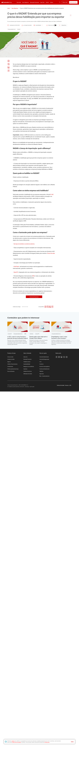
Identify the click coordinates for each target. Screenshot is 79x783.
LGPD (70, 385)
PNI (33, 276)
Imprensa (25, 369)
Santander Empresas (34, 296)
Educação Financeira (34, 2)
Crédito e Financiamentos (12, 364)
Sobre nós (25, 357)
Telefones (41, 371)
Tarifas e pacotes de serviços (12, 369)
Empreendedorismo (11, 29)
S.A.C (40, 361)
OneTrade (16, 266)
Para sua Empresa (10, 371)
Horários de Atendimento (44, 369)
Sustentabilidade (26, 364)
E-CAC (52, 194)
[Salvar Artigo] (71, 15)
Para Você (19, 2)
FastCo (47, 2)
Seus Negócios (25, 2)
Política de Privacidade (60, 385)
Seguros (9, 361)
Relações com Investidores (28, 366)
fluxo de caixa (51, 253)
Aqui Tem (42, 2)
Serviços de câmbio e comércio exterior (24, 244)
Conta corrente (10, 357)
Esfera (51, 2)
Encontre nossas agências (45, 366)
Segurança (42, 373)
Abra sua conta (73, 2)
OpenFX (16, 272)
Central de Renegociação (44, 359)
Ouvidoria (41, 364)
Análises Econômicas (27, 371)
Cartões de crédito (11, 359)
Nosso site (65, 2)
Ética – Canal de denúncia (44, 376)
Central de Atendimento (44, 357)
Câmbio (18, 29)
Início (8, 8)
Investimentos (10, 366)
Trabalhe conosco (26, 361)
